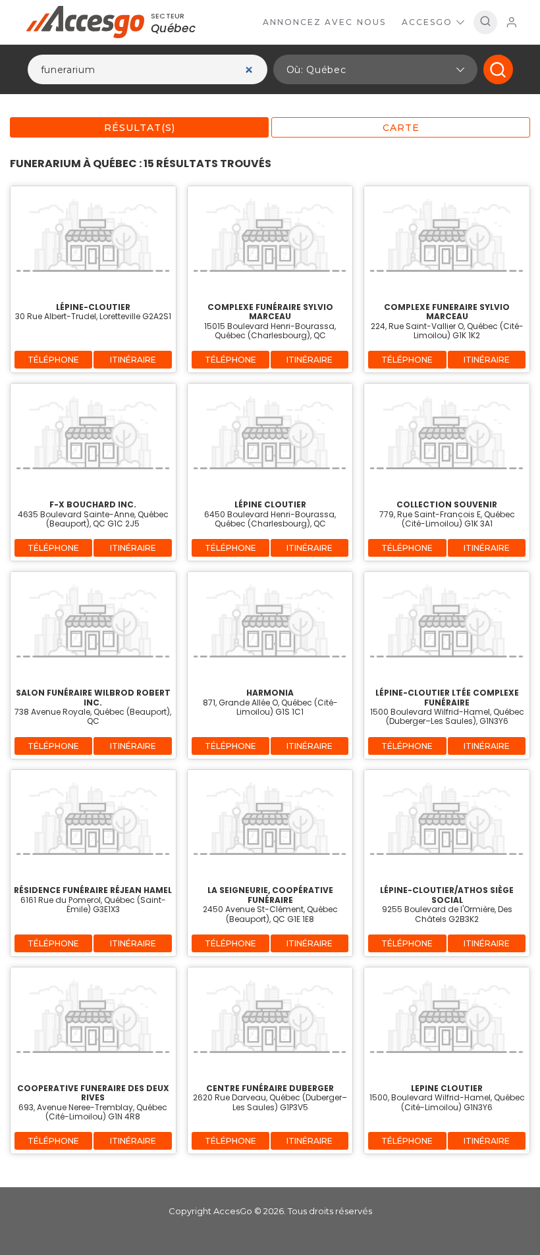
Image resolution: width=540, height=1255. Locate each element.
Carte (401, 128)
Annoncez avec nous (324, 22)
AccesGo (427, 22)
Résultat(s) (139, 128)
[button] (375, 69)
